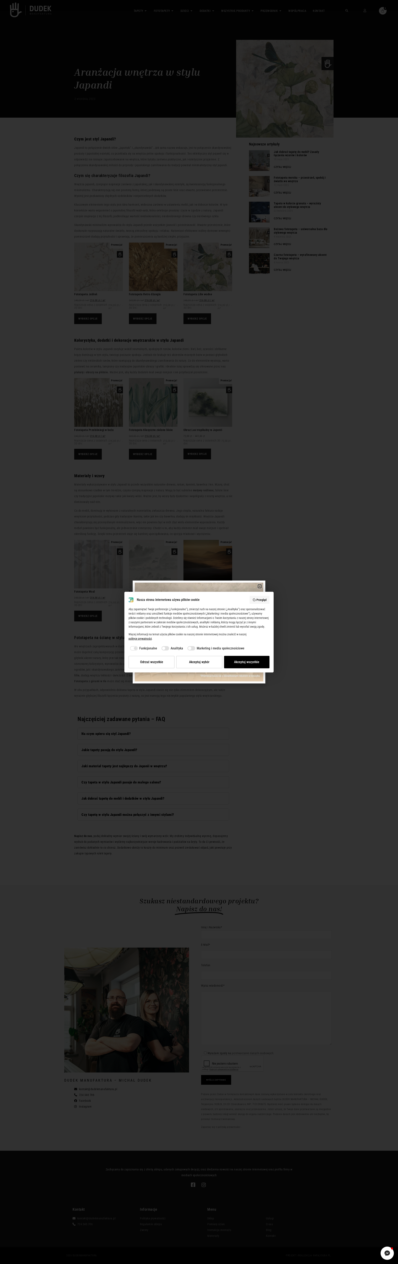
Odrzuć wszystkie (151, 662)
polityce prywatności (140, 638)
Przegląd (261, 599)
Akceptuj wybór (199, 662)
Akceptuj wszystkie (246, 662)
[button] (259, 586)
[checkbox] (143, 648)
